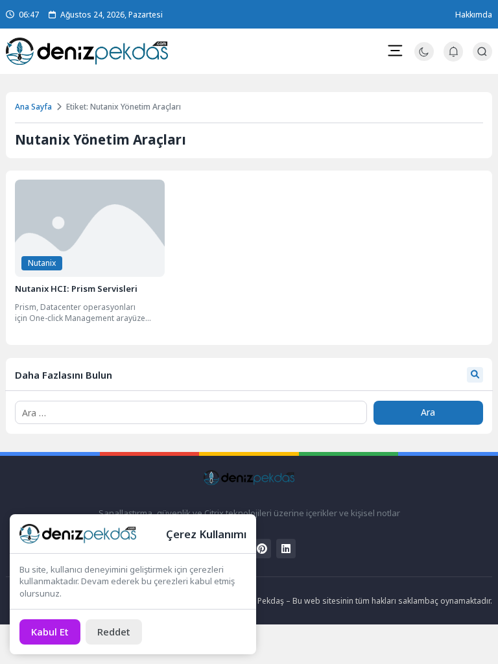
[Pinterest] (261, 548)
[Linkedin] (286, 548)
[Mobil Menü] (395, 50)
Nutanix (42, 262)
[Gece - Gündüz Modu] (423, 58)
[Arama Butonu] (482, 51)
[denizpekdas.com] (87, 51)
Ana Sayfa (33, 106)
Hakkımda (473, 14)
